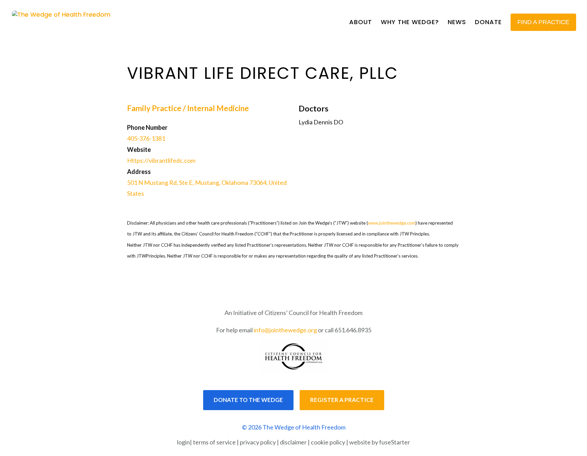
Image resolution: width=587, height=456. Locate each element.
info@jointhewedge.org (285, 330)
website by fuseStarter (379, 442)
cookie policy (328, 442)
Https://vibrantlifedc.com (161, 160)
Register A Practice (342, 399)
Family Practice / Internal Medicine (188, 108)
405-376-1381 (146, 138)
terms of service (214, 442)
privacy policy (258, 442)
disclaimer (293, 442)
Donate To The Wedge (248, 399)
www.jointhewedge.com (391, 223)
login (183, 442)
